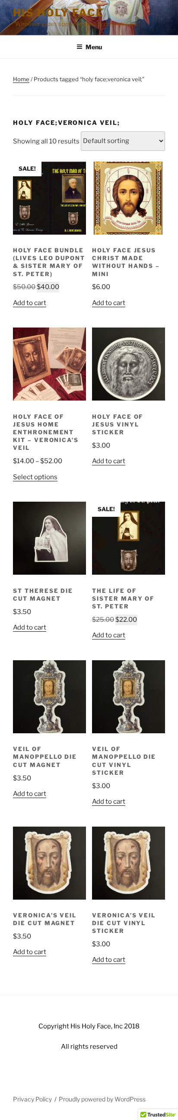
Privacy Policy (32, 1099)
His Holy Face (58, 12)
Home (21, 79)
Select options (35, 477)
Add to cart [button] (29, 303)
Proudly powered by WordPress (102, 1099)
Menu (94, 47)
